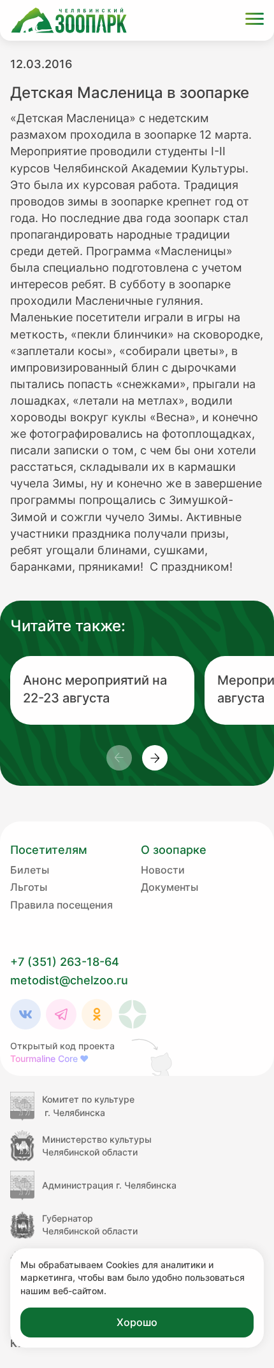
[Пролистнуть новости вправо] (155, 758)
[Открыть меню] (254, 20)
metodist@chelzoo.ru (69, 980)
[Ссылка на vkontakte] (25, 1014)
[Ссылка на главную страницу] (68, 20)
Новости (163, 869)
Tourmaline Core (49, 1058)
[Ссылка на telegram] (61, 1014)
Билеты (29, 869)
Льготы (28, 887)
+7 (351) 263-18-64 (64, 961)
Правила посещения (61, 904)
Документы (169, 887)
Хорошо (137, 1322)
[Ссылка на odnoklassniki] (97, 1014)
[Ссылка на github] (153, 1057)
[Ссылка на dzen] (132, 1014)
